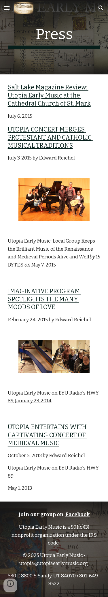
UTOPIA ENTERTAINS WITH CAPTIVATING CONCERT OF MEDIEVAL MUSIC (48, 435)
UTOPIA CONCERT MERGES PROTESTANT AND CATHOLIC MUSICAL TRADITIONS (50, 137)
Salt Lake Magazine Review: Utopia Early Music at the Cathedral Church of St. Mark (49, 95)
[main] (54, 37)
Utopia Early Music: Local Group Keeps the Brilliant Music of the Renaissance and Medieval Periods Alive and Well (52, 249)
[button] (7, 8)
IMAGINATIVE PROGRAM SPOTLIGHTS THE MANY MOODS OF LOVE (44, 299)
